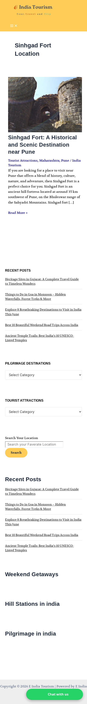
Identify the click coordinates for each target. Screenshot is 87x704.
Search (16, 453)
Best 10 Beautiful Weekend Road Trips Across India (41, 325)
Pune (65, 161)
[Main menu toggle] (13, 26)
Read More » (18, 213)
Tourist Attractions (23, 161)
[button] (54, 694)
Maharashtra (49, 161)
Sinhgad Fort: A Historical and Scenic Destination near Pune (42, 144)
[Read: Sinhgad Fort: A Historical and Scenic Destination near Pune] (45, 131)
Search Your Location (21, 438)
